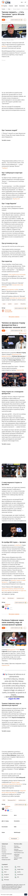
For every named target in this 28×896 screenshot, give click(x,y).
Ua (21, 2)
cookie (11, 894)
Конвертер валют (6, 859)
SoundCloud (20, 874)
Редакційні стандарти (16, 855)
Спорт (9, 9)
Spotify (18, 872)
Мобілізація (17, 832)
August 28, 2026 (14, 699)
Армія (16, 5)
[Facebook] (8, 608)
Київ (15, 826)
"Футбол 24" (16, 199)
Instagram (6, 874)
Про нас (4, 846)
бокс (4, 598)
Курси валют (5, 857)
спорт (4, 303)
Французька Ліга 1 (12, 800)
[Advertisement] (14, 75)
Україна (5, 5)
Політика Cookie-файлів (18, 858)
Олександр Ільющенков (8, 310)
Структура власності (7, 853)
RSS (18, 877)
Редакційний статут (19, 852)
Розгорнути (14, 838)
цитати (16, 303)
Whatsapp (6, 879)
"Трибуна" (5, 168)
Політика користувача (17, 846)
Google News (20, 869)
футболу (4, 46)
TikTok (18, 866)
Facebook (6, 877)
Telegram (6, 869)
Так (25, 894)
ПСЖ (4, 800)
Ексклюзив (5, 826)
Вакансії (4, 848)
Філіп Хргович (11, 598)
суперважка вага (20, 598)
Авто (15, 815)
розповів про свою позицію (18, 298)
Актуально (4, 815)
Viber (5, 872)
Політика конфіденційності (18, 850)
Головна (3, 9)
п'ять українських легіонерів (17, 274)
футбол (9, 303)
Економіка (22, 5)
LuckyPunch (18, 545)
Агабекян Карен (7, 605)
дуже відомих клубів (12, 289)
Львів (3, 832)
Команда (4, 855)
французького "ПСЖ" (13, 649)
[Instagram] (6, 608)
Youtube (6, 866)
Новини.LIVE (20, 370)
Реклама (4, 852)
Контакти (4, 850)
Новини (11, 5)
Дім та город (5, 821)
